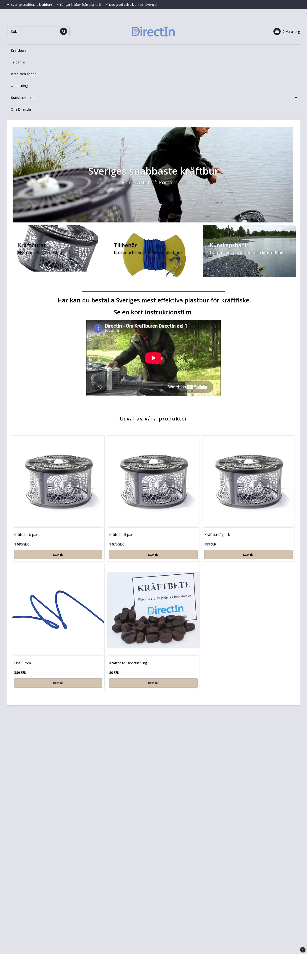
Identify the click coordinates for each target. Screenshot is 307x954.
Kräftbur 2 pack (217, 534)
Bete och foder (23, 74)
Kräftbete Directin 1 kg (128, 662)
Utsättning (19, 85)
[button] (286, 31)
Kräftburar (19, 50)
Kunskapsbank (23, 97)
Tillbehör (18, 62)
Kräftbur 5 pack (122, 534)
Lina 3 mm (22, 662)
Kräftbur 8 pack (27, 534)
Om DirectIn (21, 109)
